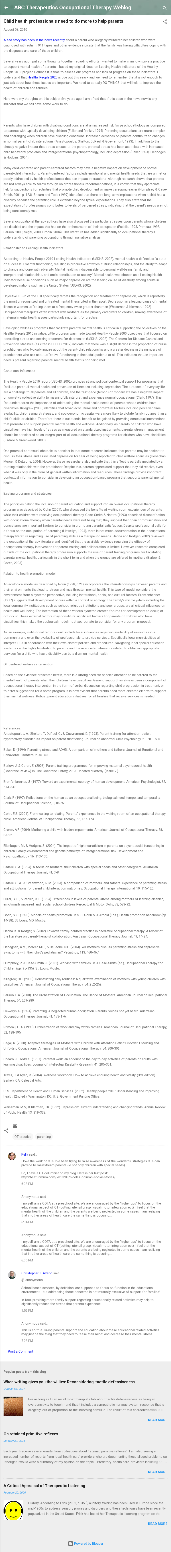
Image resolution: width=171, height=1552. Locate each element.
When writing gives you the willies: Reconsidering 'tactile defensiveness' (69, 1381)
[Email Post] (15, 1128)
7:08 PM (27, 1341)
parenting (44, 1137)
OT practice (22, 1137)
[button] (164, 22)
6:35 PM (27, 1260)
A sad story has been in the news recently (35, 40)
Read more (157, 1420)
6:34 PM (27, 1222)
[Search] (164, 9)
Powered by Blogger (88, 1544)
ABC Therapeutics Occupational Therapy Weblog (72, 7)
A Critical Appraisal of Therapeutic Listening (44, 1485)
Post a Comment (20, 1351)
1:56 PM (27, 1311)
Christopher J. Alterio (36, 1273)
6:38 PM (27, 1184)
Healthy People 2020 (42, 77)
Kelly (24, 1154)
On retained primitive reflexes (31, 1434)
